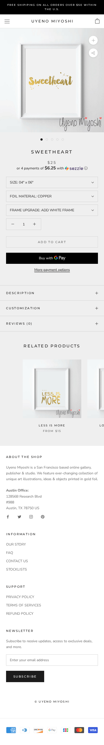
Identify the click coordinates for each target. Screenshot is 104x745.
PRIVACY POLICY (20, 597)
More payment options (52, 269)
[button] (52, 168)
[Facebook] (8, 517)
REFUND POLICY (19, 613)
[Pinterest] (42, 517)
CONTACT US (17, 561)
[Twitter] (19, 517)
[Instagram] (31, 517)
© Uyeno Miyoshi (52, 701)
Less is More (52, 425)
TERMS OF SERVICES (23, 605)
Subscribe (25, 676)
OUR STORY (16, 544)
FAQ (9, 552)
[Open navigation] (7, 21)
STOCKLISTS (16, 569)
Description (20, 293)
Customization (23, 308)
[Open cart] (97, 21)
